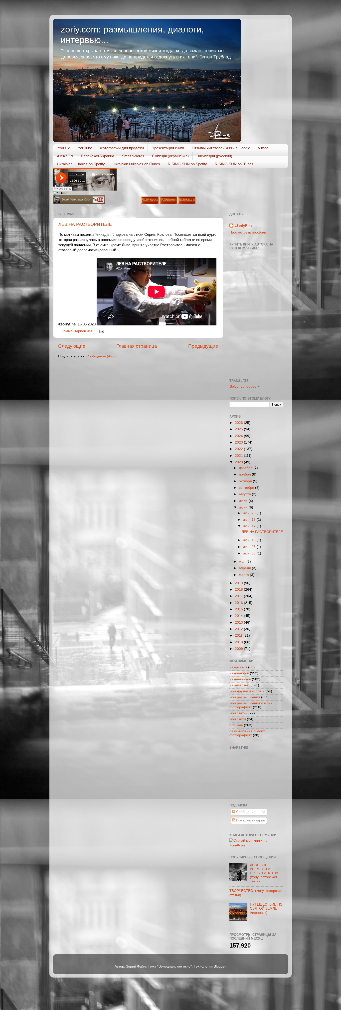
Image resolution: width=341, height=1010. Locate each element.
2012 (239, 629)
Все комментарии (250, 820)
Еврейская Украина (97, 156)
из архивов (238, 667)
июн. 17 (250, 526)
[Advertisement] (251, 775)
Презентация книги (168, 148)
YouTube (85, 148)
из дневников (240, 679)
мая (242, 561)
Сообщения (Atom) (102, 356)
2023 (239, 442)
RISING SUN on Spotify (187, 164)
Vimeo (263, 148)
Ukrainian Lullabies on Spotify (81, 164)
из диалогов (239, 673)
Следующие (71, 346)
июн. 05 (250, 547)
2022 (239, 449)
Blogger (220, 966)
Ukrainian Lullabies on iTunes (136, 164)
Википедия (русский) (214, 156)
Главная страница (136, 346)
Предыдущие (203, 346)
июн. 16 (250, 540)
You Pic (64, 148)
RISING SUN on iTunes (234, 164)
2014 (239, 616)
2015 (239, 609)
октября (246, 481)
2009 (239, 649)
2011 (239, 635)
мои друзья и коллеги (247, 691)
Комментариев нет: (78, 331)
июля (244, 501)
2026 (239, 423)
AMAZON (65, 156)
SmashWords (133, 156)
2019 (239, 583)
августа (245, 494)
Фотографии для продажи (122, 148)
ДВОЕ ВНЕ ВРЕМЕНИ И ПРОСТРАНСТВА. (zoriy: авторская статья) (264, 873)
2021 (239, 456)
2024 (239, 436)
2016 (239, 603)
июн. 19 (250, 519)
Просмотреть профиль (248, 232)
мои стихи (237, 719)
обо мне (236, 725)
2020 (239, 462)
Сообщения (245, 812)
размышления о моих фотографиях (247, 733)
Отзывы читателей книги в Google (221, 148)
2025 (239, 429)
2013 (239, 622)
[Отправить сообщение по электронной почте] (101, 331)
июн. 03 (250, 553)
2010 (239, 642)
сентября (247, 488)
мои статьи (238, 713)
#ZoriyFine (243, 226)
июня (244, 507)
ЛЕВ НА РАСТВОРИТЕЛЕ (85, 224)
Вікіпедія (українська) (170, 156)
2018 (239, 589)
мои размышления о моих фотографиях (250, 705)
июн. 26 (250, 513)
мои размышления (244, 697)
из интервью (239, 685)
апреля (245, 568)
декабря (246, 468)
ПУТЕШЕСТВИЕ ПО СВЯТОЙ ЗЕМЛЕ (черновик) (266, 908)
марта (244, 575)
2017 (239, 596)
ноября (245, 474)
